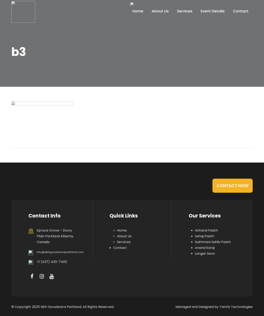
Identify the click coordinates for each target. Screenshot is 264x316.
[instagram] (41, 276)
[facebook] (31, 276)
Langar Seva (205, 253)
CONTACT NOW (233, 186)
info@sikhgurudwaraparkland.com (60, 252)
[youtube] (51, 276)
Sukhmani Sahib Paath (213, 242)
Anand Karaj (204, 247)
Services (184, 11)
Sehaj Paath (204, 236)
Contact (241, 11)
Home (137, 11)
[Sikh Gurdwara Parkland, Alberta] (23, 12)
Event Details (213, 11)
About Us (160, 11)
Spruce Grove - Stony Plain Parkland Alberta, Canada (55, 236)
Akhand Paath (206, 230)
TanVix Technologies (236, 306)
